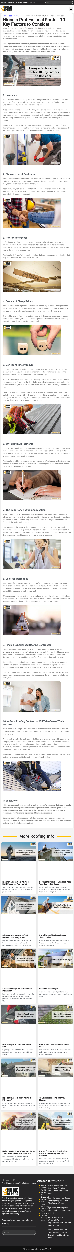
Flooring (43, 1211)
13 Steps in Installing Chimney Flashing (52, 1098)
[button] (71, 9)
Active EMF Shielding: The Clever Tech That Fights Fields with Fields (59, 1210)
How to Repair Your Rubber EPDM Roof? (16, 1045)
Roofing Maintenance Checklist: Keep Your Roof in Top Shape (55, 882)
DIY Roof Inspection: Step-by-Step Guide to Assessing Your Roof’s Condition (53, 1153)
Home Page (7, 16)
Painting (44, 1199)
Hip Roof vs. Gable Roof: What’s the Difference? (17, 1098)
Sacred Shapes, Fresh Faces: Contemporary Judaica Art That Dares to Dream (59, 1200)
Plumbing (44, 1190)
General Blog (45, 1208)
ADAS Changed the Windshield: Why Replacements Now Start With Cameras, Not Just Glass (59, 1221)
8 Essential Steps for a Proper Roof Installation (17, 989)
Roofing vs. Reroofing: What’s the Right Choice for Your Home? (16, 882)
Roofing (16, 16)
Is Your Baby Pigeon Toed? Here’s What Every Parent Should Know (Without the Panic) (58, 1189)
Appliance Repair (44, 1219)
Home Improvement (45, 1205)
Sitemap (5, 1223)
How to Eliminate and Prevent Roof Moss (54, 1045)
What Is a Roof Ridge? (48, 988)
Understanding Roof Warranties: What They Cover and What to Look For (18, 1152)
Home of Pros (10, 1180)
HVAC (43, 1202)
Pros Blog (44, 1188)
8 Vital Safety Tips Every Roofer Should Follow (52, 936)
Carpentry (44, 1215)
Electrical (44, 1213)
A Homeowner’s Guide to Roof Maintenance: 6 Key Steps (15, 936)
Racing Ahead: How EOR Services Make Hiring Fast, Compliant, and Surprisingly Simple (58, 1234)
